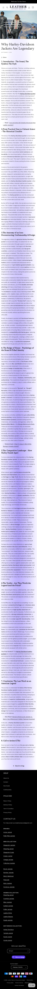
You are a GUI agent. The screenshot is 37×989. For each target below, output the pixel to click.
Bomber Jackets (8, 872)
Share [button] (5, 57)
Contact (5, 782)
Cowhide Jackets (8, 898)
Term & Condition (8, 808)
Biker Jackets (7, 902)
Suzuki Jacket (7, 936)
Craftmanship (7, 789)
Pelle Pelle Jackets (9, 836)
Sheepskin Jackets (9, 845)
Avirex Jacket (7, 832)
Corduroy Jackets (9, 887)
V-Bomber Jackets (9, 863)
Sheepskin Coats (8, 852)
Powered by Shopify (20, 980)
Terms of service (19, 982)
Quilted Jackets (8, 906)
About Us (6, 778)
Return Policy (7, 801)
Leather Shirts (7, 913)
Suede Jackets (8, 920)
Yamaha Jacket (8, 933)
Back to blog (19, 766)
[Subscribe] (28, 951)
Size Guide (6, 786)
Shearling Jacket (8, 849)
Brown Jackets (8, 869)
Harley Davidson (8, 929)
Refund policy (30, 980)
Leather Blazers (8, 916)
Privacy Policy (7, 812)
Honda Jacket (7, 940)
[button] (3, 7)
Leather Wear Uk (12, 980)
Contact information (19, 985)
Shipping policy (28, 982)
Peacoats (6, 879)
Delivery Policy (7, 804)
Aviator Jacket (7, 856)
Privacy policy (10, 982)
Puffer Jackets (7, 909)
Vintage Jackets (8, 859)
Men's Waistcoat (8, 876)
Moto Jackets (7, 883)
